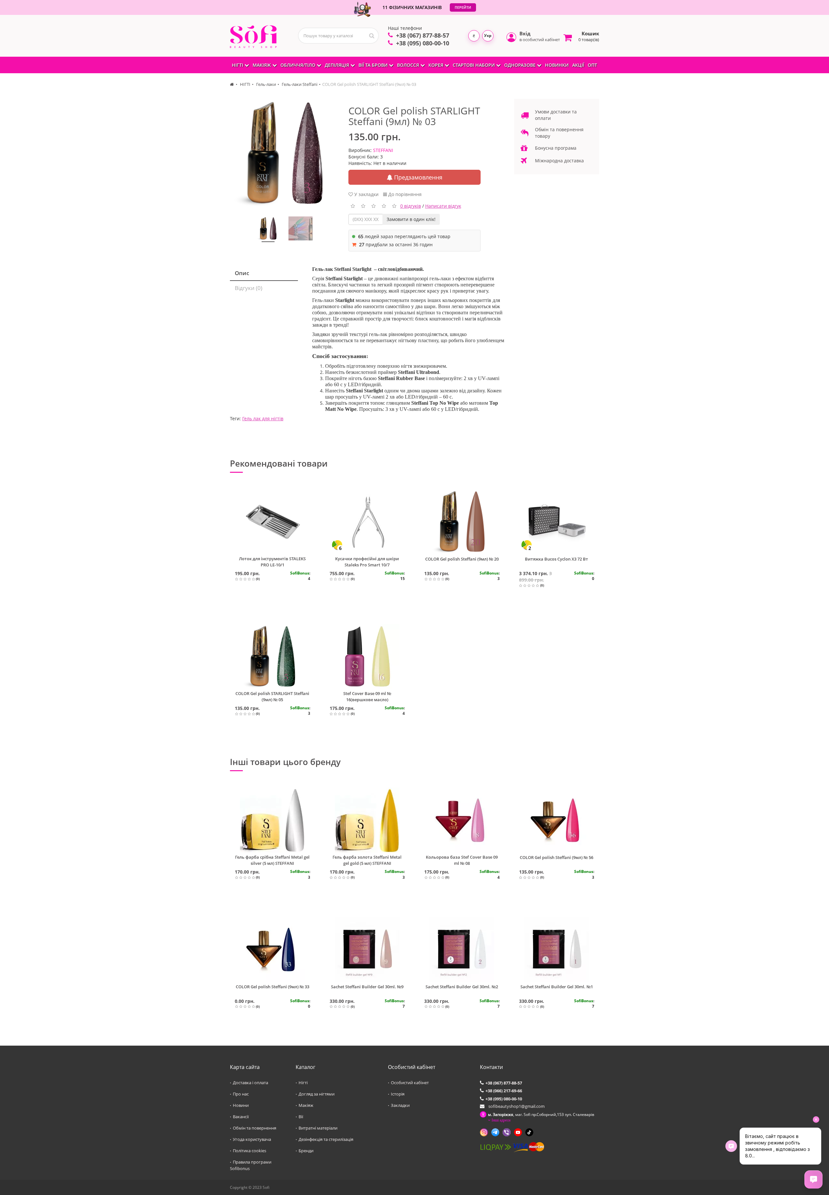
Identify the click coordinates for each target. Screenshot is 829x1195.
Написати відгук (443, 206)
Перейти (463, 7)
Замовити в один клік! (411, 219)
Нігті (303, 1082)
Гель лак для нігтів (262, 418)
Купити (275, 603)
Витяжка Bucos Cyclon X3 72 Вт (556, 559)
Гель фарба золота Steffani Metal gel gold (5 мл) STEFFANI (367, 860)
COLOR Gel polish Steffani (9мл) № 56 (556, 857)
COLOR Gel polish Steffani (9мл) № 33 (272, 987)
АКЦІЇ (578, 65)
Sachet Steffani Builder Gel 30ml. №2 (462, 987)
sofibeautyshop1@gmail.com (516, 1106)
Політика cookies (249, 1151)
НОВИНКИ (557, 65)
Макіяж (306, 1105)
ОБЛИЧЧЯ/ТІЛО (298, 65)
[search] (372, 36)
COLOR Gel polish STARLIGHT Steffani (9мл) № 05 (272, 696)
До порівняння (404, 194)
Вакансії (241, 1117)
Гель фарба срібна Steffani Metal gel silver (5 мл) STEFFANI (272, 860)
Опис (242, 273)
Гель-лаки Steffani (299, 84)
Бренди (306, 1151)
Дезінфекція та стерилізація (326, 1139)
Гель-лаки (265, 84)
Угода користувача (252, 1139)
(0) (258, 578)
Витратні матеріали (318, 1128)
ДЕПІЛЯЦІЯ (337, 65)
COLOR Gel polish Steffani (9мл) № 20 (462, 559)
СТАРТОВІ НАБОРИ (474, 65)
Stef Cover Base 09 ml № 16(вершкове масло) (367, 696)
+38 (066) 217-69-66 (503, 1091)
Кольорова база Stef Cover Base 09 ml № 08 (462, 860)
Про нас (241, 1094)
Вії (301, 1117)
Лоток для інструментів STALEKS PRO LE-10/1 (272, 562)
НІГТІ (238, 65)
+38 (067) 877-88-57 (422, 35)
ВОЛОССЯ (408, 65)
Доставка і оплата (250, 1082)
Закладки (400, 1105)
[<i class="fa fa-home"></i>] (232, 84)
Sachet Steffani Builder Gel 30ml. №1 (556, 987)
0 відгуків (410, 206)
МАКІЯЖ (262, 65)
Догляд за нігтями (317, 1094)
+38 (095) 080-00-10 (422, 43)
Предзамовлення (417, 177)
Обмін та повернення (254, 1128)
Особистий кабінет (410, 1082)
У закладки (366, 194)
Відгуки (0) (248, 288)
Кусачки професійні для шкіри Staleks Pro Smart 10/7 (367, 562)
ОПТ (592, 65)
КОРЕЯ (436, 65)
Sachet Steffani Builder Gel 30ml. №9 (367, 987)
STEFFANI (383, 150)
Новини (241, 1105)
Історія (397, 1094)
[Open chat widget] (813, 1179)
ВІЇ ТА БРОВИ (373, 65)
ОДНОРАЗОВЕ (520, 65)
